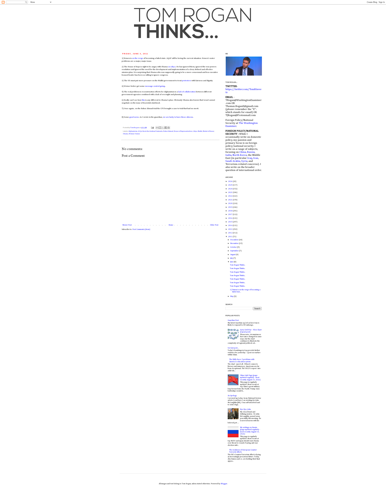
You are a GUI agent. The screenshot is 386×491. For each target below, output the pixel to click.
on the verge (137, 58)
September (234, 251)
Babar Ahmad (168, 131)
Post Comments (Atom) (141, 229)
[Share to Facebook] (165, 127)
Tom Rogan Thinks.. (237, 265)
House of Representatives (183, 131)
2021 (230, 200)
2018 (230, 211)
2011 (230, 237)
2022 (230, 196)
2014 (230, 225)
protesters (186, 81)
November (234, 243)
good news (134, 117)
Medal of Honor (208, 131)
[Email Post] (152, 127)
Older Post (214, 225)
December (234, 240)
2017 (230, 214)
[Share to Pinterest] (168, 127)
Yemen (137, 134)
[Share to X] (162, 127)
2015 (230, 222)
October (233, 247)
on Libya (172, 67)
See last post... (233, 348)
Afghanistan (132, 131)
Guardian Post (233, 320)
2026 (230, 181)
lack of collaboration (187, 92)
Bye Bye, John (245, 409)
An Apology (232, 396)
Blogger (224, 484)
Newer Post (127, 225)
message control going (155, 86)
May (232, 296)
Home (171, 225)
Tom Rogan (134, 127)
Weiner (131, 134)
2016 (230, 218)
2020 (230, 203)
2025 (230, 185)
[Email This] (157, 127)
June (232, 262)
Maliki (200, 131)
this (143, 100)
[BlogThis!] (159, 127)
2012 (230, 233)
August (233, 255)
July (231, 258)
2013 (230, 229)
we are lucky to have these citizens (178, 117)
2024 (230, 189)
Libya (195, 131)
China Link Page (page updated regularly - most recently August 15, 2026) (250, 378)
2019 (230, 207)
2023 (230, 192)
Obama (125, 134)
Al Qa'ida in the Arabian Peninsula (150, 131)
